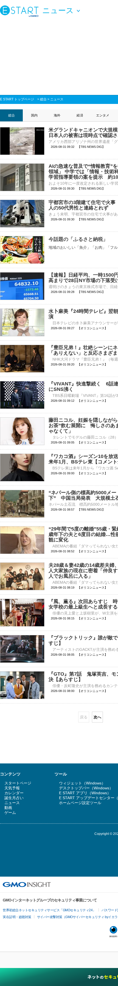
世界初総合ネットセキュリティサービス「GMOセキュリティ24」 (49, 910)
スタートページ (17, 783)
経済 (80, 115)
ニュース (56, 99)
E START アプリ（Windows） (85, 793)
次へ (97, 717)
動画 (8, 807)
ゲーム (10, 812)
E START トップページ (17, 99)
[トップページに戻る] (20, 11)
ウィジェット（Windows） (82, 783)
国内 (34, 115)
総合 (43, 99)
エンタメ (102, 115)
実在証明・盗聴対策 (17, 917)
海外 (57, 115)
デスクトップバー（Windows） (86, 788)
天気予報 (12, 788)
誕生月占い (14, 798)
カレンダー (14, 793)
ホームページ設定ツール (80, 803)
